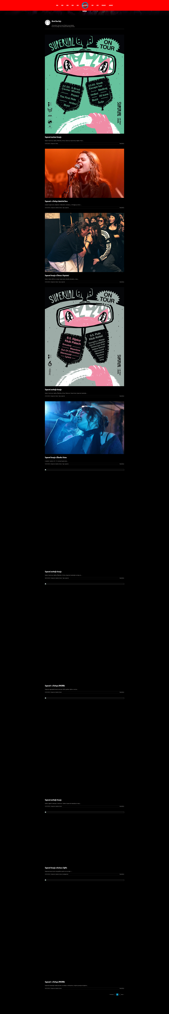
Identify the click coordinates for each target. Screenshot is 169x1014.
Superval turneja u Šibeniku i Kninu (56, 457)
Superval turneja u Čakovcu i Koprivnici (57, 275)
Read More (122, 143)
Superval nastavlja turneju (53, 389)
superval (67, 207)
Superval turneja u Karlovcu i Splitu (56, 867)
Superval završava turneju (53, 137)
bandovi (57, 207)
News (57, 143)
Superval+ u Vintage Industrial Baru (56, 201)
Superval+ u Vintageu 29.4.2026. (55, 685)
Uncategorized (65, 874)
